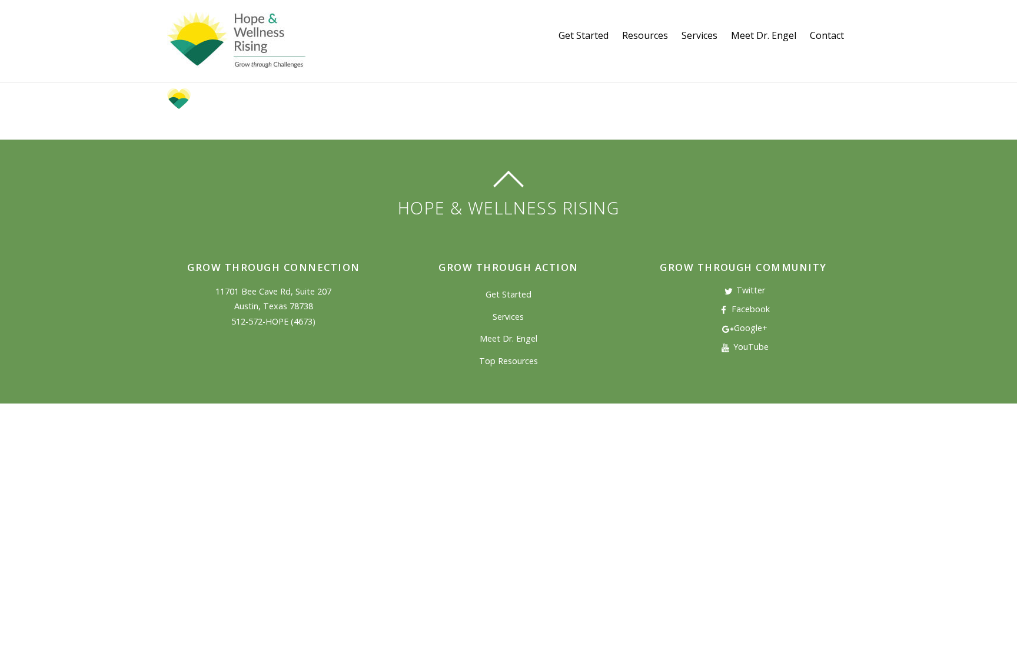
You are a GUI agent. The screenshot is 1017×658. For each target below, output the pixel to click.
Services (699, 35)
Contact (827, 35)
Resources (645, 35)
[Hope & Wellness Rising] (236, 61)
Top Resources (508, 360)
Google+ (749, 327)
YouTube (750, 346)
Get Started (584, 35)
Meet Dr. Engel (763, 35)
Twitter (749, 290)
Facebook (749, 309)
